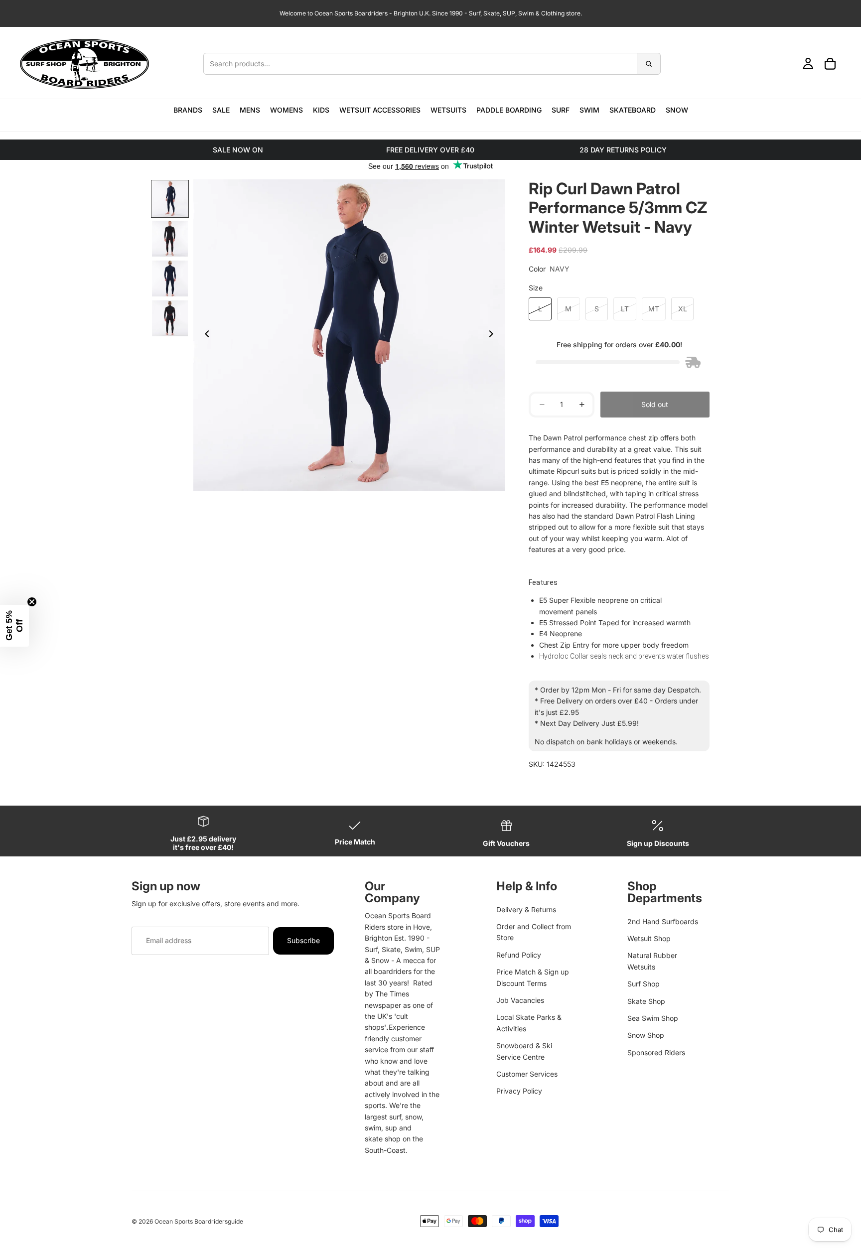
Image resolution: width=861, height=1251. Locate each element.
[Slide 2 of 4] (170, 239)
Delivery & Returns (526, 909)
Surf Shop (643, 983)
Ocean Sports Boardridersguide (198, 1221)
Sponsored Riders (656, 1052)
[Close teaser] (32, 602)
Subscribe (303, 940)
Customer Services (527, 1074)
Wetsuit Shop (649, 938)
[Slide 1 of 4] (170, 199)
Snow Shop (645, 1035)
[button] (14, 626)
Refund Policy (518, 955)
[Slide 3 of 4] (170, 278)
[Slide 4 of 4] (170, 318)
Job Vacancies (520, 1000)
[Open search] (431, 64)
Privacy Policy (519, 1091)
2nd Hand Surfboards (662, 921)
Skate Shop (646, 1001)
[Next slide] (494, 335)
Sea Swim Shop (652, 1018)
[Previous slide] (204, 335)
